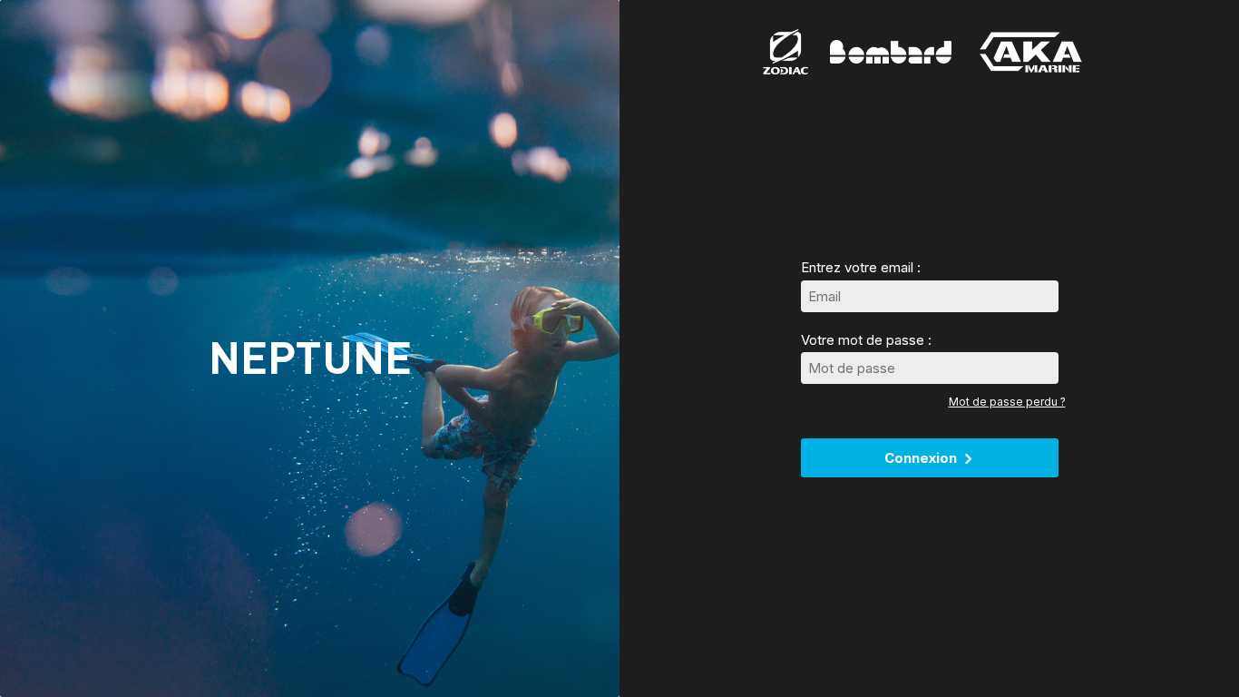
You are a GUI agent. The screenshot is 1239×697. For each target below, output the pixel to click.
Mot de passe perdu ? (1007, 401)
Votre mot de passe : (866, 339)
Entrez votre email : (861, 267)
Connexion (922, 457)
